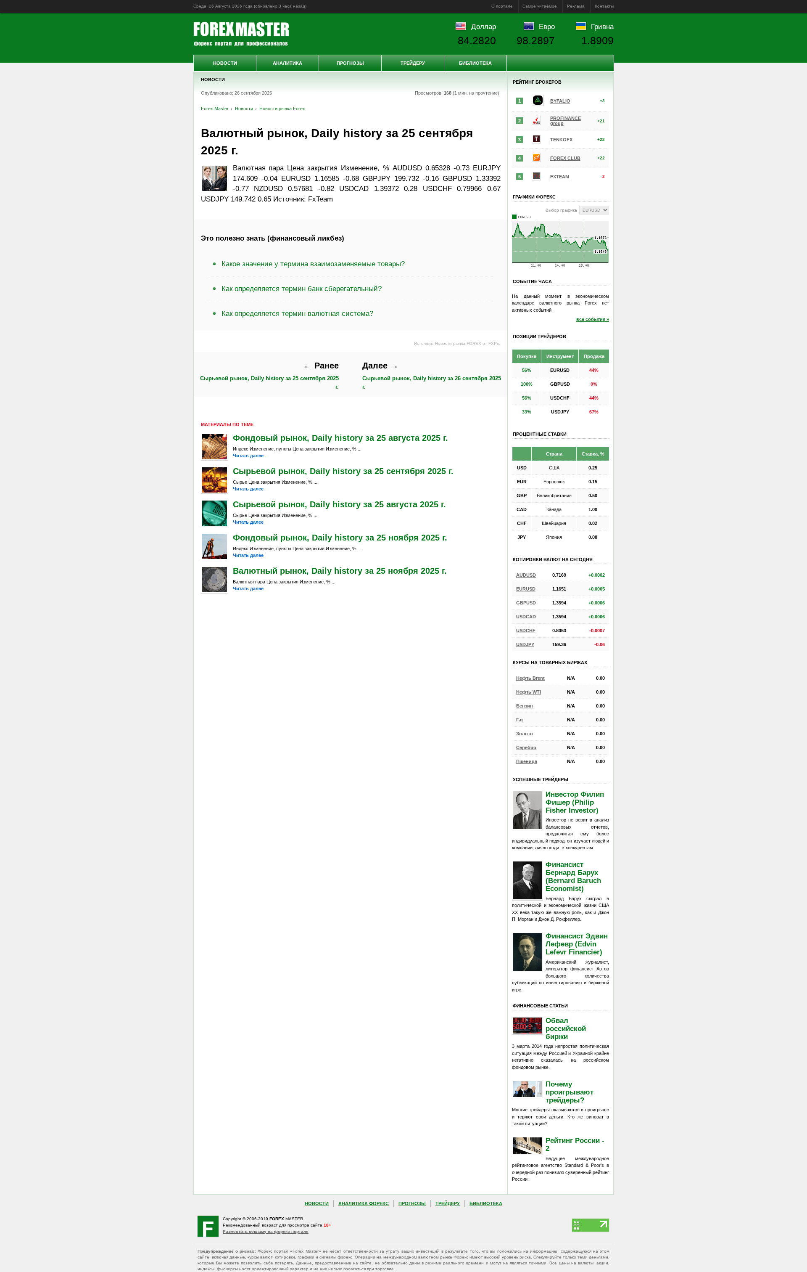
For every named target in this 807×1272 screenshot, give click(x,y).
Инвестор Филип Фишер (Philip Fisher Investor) (575, 802)
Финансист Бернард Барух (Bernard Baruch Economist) (573, 876)
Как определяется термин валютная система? (297, 313)
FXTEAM (559, 176)
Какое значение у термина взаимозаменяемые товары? (313, 264)
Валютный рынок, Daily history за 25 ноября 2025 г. (340, 570)
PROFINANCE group (565, 121)
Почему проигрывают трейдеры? (569, 1092)
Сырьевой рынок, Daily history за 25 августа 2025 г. (339, 504)
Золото (524, 733)
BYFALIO (560, 100)
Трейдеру (413, 63)
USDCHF (525, 630)
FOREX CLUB (565, 158)
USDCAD (526, 616)
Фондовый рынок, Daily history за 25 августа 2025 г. (340, 438)
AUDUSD (526, 575)
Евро (547, 26)
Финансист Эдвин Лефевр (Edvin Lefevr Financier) (577, 944)
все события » (592, 319)
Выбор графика (561, 210)
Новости (225, 63)
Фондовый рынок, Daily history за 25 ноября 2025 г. (340, 537)
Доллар (483, 26)
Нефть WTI (528, 691)
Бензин (524, 705)
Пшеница (526, 761)
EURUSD (525, 588)
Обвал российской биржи (566, 1028)
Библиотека (475, 63)
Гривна (602, 26)
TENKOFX (561, 139)
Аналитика (287, 63)
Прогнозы (350, 63)
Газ (519, 719)
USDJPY (525, 644)
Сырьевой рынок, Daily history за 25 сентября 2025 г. (269, 375)
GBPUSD (526, 602)
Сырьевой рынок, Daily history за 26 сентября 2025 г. (431, 375)
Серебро (526, 747)
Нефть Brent (530, 678)
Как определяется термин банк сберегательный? (302, 288)
